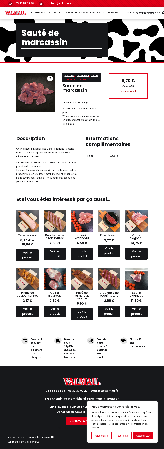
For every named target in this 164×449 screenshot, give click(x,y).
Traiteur (130, 12)
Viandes (69, 12)
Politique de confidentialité (40, 437)
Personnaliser (101, 435)
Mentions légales (16, 437)
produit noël (82, 75)
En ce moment (39, 12)
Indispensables (149, 12)
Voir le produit (27, 254)
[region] (122, 422)
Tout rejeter (122, 435)
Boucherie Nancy (69, 427)
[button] (50, 78)
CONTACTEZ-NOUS (82, 421)
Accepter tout (143, 435)
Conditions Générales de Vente (23, 442)
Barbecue (95, 12)
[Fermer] (154, 404)
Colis (82, 12)
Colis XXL (57, 12)
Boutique (69, 75)
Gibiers (94, 75)
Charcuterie (113, 12)
